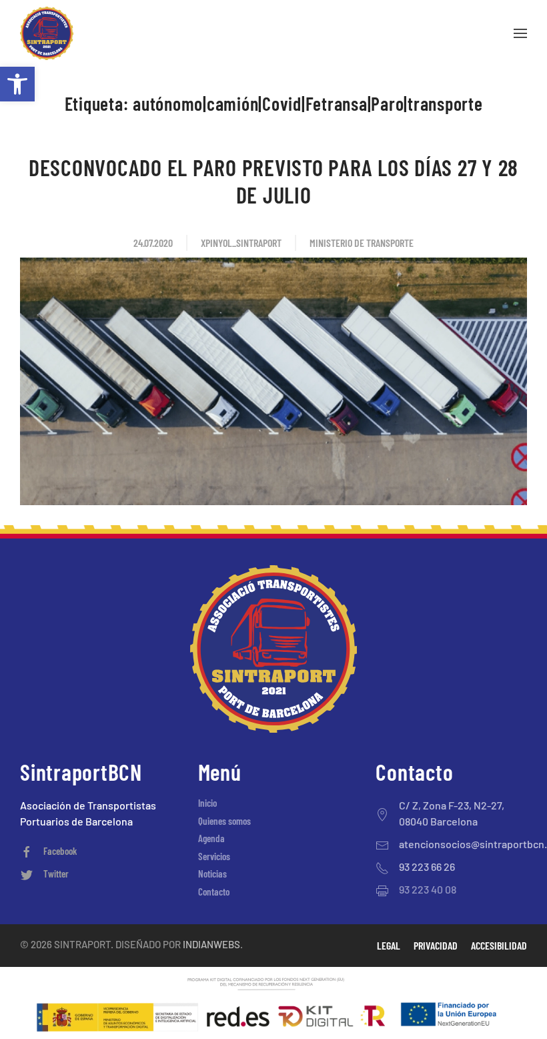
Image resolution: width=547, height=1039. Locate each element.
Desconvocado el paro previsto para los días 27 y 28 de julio (273, 180)
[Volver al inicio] (46, 33)
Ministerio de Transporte (362, 242)
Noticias (212, 874)
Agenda (211, 838)
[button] (17, 84)
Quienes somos (224, 821)
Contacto (213, 892)
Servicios (214, 856)
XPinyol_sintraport (241, 242)
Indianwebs (211, 944)
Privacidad (436, 945)
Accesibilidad (499, 945)
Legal (388, 945)
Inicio (207, 803)
